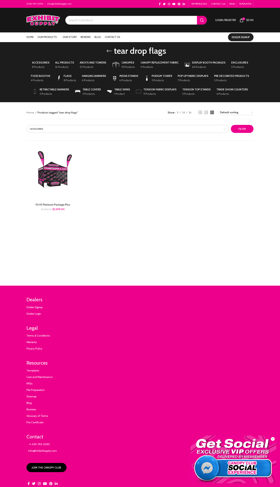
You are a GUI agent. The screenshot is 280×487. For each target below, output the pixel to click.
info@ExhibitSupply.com (59, 3)
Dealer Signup (34, 307)
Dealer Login (33, 313)
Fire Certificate (34, 422)
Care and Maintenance (39, 377)
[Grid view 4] (212, 112)
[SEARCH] (202, 20)
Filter (242, 128)
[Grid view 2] (200, 112)
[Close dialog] (273, 439)
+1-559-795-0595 (38, 444)
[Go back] (109, 51)
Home (30, 112)
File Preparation (35, 390)
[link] (233, 459)
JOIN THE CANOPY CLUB (46, 467)
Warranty (31, 342)
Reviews (31, 409)
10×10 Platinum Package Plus (52, 204)
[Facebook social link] (160, 4)
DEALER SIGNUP (241, 37)
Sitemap (31, 396)
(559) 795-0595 (34, 3)
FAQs (29, 383)
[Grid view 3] (206, 112)
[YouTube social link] (174, 4)
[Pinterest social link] (179, 4)
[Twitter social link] (164, 4)
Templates (32, 370)
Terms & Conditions (38, 335)
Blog (29, 403)
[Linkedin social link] (184, 4)
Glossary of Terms (37, 416)
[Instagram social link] (169, 4)
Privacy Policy (34, 348)
